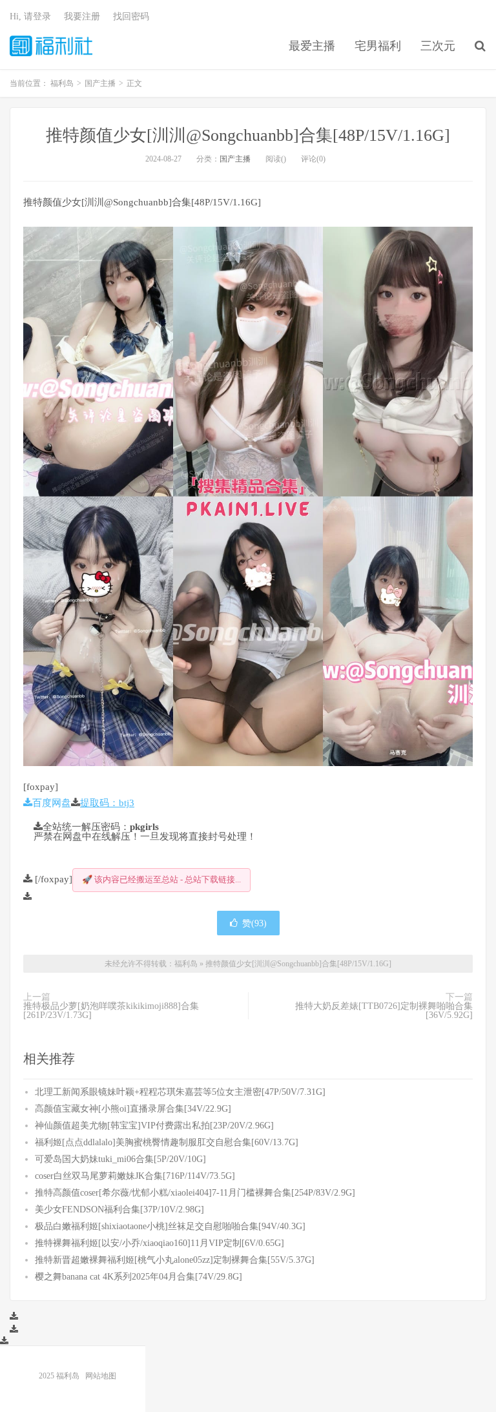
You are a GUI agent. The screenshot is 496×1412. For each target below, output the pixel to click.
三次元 (437, 45)
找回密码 (131, 16)
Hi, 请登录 (30, 16)
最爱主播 (312, 45)
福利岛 (51, 46)
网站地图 (100, 1376)
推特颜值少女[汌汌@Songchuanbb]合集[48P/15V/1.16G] (248, 135)
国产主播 (235, 158)
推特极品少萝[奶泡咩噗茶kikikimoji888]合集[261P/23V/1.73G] (111, 1010)
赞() (254, 923)
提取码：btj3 (107, 802)
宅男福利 (378, 45)
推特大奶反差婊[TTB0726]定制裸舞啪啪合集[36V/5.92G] (384, 1010)
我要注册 (82, 16)
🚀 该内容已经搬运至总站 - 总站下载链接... (161, 879)
